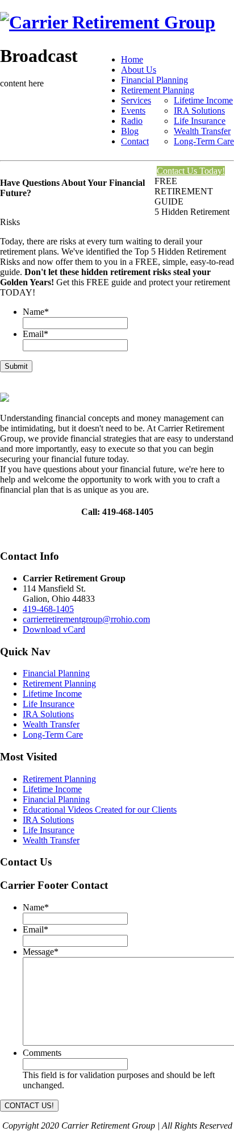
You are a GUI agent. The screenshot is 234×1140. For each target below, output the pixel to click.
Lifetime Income (203, 100)
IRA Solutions (199, 110)
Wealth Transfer (202, 131)
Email (35, 334)
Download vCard (54, 629)
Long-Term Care (204, 141)
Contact (135, 141)
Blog (130, 131)
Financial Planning (154, 80)
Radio (132, 121)
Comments (42, 1053)
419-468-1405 (48, 609)
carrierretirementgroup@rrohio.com (86, 619)
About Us (138, 69)
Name (36, 312)
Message (40, 951)
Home (132, 59)
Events (133, 110)
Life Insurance (199, 121)
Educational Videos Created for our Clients (100, 809)
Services (136, 100)
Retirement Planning (157, 90)
